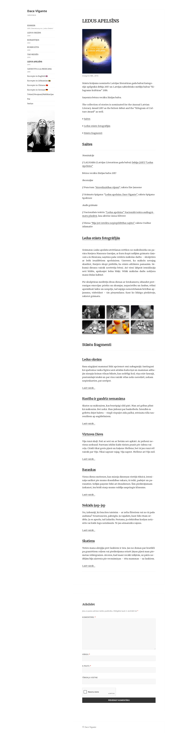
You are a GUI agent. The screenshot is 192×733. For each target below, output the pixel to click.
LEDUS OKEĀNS (34, 34)
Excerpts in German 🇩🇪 (37, 90)
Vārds (86, 654)
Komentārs (89, 617)
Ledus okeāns (92, 359)
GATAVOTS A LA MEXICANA (39, 70)
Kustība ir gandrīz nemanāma (103, 399)
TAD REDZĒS (32, 55)
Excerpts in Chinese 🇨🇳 (37, 85)
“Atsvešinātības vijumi (107, 187)
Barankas (89, 470)
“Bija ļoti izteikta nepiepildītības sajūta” (112, 223)
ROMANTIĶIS (33, 41)
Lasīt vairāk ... (88, 388)
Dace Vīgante (37, 11)
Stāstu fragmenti (93, 133)
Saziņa (30, 103)
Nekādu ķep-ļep (93, 505)
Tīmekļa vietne (90, 677)
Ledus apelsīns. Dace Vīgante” (121, 194)
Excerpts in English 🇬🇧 (37, 76)
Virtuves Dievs (92, 434)
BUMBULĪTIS (33, 48)
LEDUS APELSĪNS (34, 63)
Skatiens (88, 541)
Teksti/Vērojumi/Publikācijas (40, 94)
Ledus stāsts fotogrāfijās (97, 126)
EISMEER (40, 26)
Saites (87, 118)
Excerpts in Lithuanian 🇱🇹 (39, 81)
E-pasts (86, 666)
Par (28, 99)
